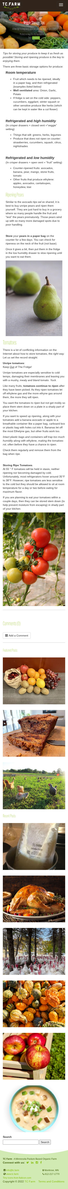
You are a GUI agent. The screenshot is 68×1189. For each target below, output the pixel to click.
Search (7, 1136)
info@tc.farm (12, 1170)
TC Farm (30, 1181)
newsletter (36, 38)
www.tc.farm (12, 1174)
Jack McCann (43, 34)
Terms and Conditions (51, 1181)
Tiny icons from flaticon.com (17, 1178)
